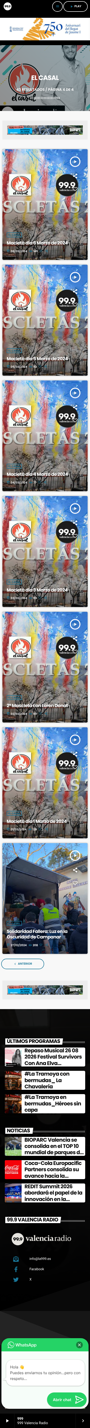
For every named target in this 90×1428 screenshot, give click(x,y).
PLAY (75, 6)
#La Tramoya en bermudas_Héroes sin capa (52, 1103)
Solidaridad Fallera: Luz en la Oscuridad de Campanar (37, 934)
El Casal (14, 235)
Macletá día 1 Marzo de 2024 (37, 821)
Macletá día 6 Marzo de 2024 (37, 243)
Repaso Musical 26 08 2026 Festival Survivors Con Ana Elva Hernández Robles (53, 1060)
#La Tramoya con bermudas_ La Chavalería (46, 1080)
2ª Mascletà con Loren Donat (37, 705)
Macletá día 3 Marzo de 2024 (37, 590)
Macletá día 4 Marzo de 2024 (37, 474)
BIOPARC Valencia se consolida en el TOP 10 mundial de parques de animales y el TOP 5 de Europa (53, 1152)
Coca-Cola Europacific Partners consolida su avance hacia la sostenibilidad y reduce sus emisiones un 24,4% (54, 1175)
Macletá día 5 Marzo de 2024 (37, 358)
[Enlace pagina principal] (7, 6)
